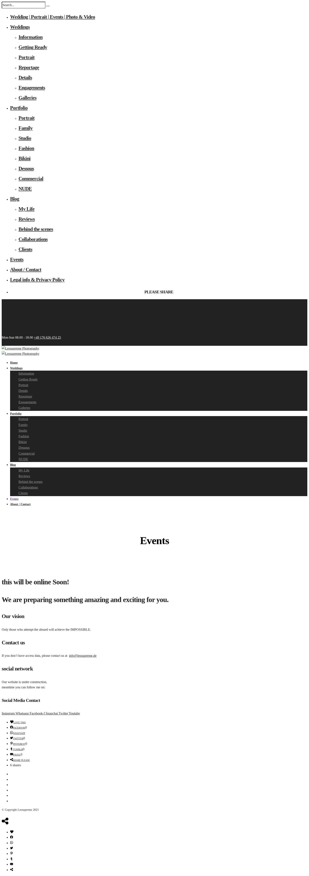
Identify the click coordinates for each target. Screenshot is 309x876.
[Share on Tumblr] (11, 859)
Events (16, 259)
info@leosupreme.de (82, 655)
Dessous (26, 168)
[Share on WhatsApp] (11, 843)
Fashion (26, 148)
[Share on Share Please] (11, 870)
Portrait (26, 57)
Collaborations (33, 239)
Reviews (26, 219)
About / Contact (25, 269)
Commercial (30, 178)
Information (30, 37)
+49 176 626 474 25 (47, 337)
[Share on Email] (11, 864)
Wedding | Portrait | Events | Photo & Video (52, 17)
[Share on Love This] (11, 832)
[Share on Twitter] (11, 848)
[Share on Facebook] (11, 837)
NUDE (25, 188)
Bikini (24, 158)
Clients (25, 249)
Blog (14, 199)
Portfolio (19, 108)
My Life (26, 209)
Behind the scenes (35, 229)
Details (25, 77)
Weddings (20, 27)
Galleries (27, 97)
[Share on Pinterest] (11, 853)
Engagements (31, 87)
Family (25, 128)
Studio (24, 138)
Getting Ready (32, 47)
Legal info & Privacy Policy (37, 279)
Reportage (28, 67)
